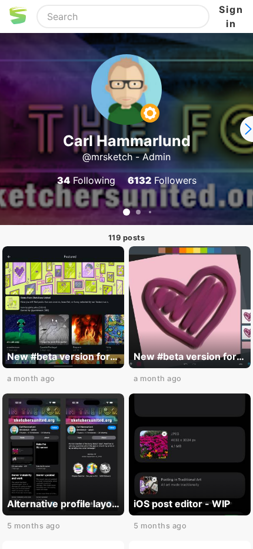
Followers (162, 180)
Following (86, 180)
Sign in (231, 16)
